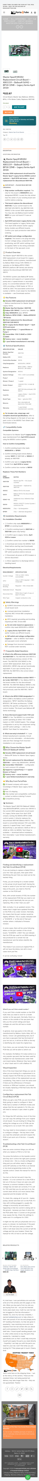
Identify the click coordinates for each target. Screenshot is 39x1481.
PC (6, 135)
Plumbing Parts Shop (26, 1463)
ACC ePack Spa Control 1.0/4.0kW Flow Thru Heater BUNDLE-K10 (27, 1268)
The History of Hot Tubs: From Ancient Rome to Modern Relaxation (19, 1427)
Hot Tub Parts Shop (11, 1463)
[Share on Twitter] (11, 139)
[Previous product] (21, 26)
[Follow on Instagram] (12, 1389)
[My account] (32, 12)
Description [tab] (7, 150)
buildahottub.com (15, 1317)
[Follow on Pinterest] (26, 1389)
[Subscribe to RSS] (31, 1389)
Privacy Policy (8, 1472)
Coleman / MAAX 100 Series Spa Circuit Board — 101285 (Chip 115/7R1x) (11, 1268)
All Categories (18, 19)
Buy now (8, 112)
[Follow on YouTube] (19, 1395)
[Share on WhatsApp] (4, 139)
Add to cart (19, 107)
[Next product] (17, 26)
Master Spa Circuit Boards (19, 23)
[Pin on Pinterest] (18, 139)
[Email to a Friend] (14, 139)
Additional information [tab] (11, 154)
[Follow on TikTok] (17, 1389)
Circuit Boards (25, 21)
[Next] (33, 50)
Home (5, 19)
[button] (4, 12)
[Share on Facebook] (8, 139)
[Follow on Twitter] (22, 1389)
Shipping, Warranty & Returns (13, 1475)
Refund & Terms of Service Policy (24, 1472)
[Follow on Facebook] (7, 1389)
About (29, 1464)
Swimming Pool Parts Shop (16, 1464)
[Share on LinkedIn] (21, 139)
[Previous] (6, 50)
